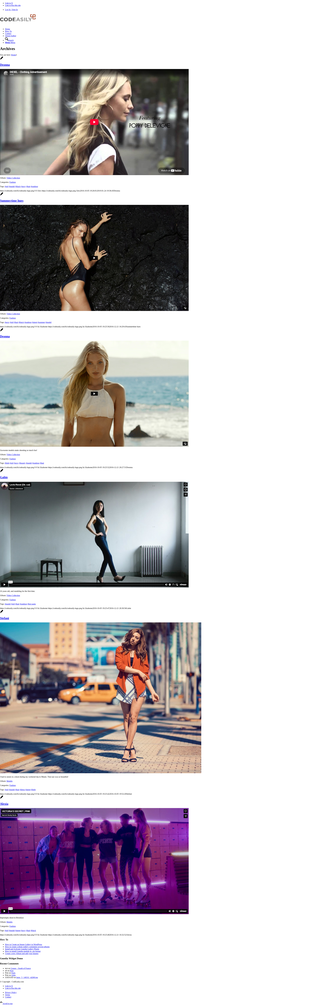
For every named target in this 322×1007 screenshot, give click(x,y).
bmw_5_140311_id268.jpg (27, 977)
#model (12, 186)
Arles (13, 975)
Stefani (4, 618)
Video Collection (13, 178)
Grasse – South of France (21, 968)
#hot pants (32, 604)
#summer (41, 322)
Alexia (4, 803)
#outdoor (34, 186)
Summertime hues (11, 200)
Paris (13, 973)
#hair (28, 186)
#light (7, 463)
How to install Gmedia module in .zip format (23, 951)
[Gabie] (1, 472)
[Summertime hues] (1, 195)
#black (18, 186)
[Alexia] (1, 798)
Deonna (5, 64)
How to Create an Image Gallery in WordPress (23, 944)
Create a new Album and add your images (21, 953)
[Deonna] (1, 59)
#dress (22, 790)
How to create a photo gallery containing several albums (27, 947)
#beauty (22, 463)
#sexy (23, 186)
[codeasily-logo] (19, 25)
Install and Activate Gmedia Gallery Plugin (22, 949)
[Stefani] (1, 613)
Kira (11, 971)
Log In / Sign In (11, 10)
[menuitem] (163, 29)
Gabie (4, 477)
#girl (6, 186)
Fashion (12, 182)
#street (34, 322)
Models (9, 781)
